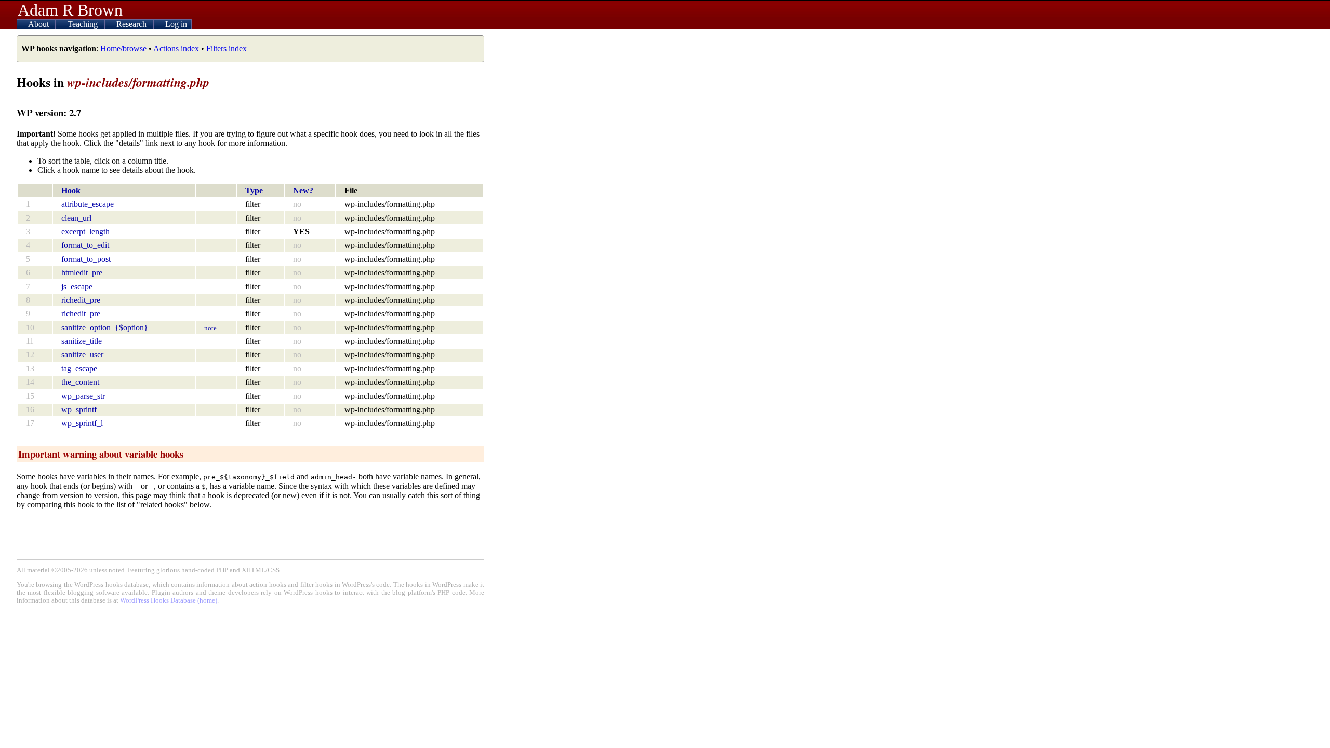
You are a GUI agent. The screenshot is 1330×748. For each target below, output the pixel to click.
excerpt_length (85, 231)
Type (254, 190)
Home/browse (123, 48)
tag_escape (79, 368)
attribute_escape (87, 203)
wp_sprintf (79, 409)
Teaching (84, 24)
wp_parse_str (83, 396)
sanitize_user (82, 354)
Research (132, 24)
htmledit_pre (81, 272)
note (210, 328)
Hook (71, 190)
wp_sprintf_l (82, 423)
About (39, 24)
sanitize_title (81, 341)
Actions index (176, 48)
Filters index (226, 48)
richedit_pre (80, 300)
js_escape (76, 286)
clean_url (76, 217)
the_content (80, 382)
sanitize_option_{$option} (104, 327)
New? (303, 190)
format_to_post (86, 259)
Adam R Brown (70, 10)
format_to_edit (85, 245)
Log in (176, 24)
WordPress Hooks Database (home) (168, 600)
